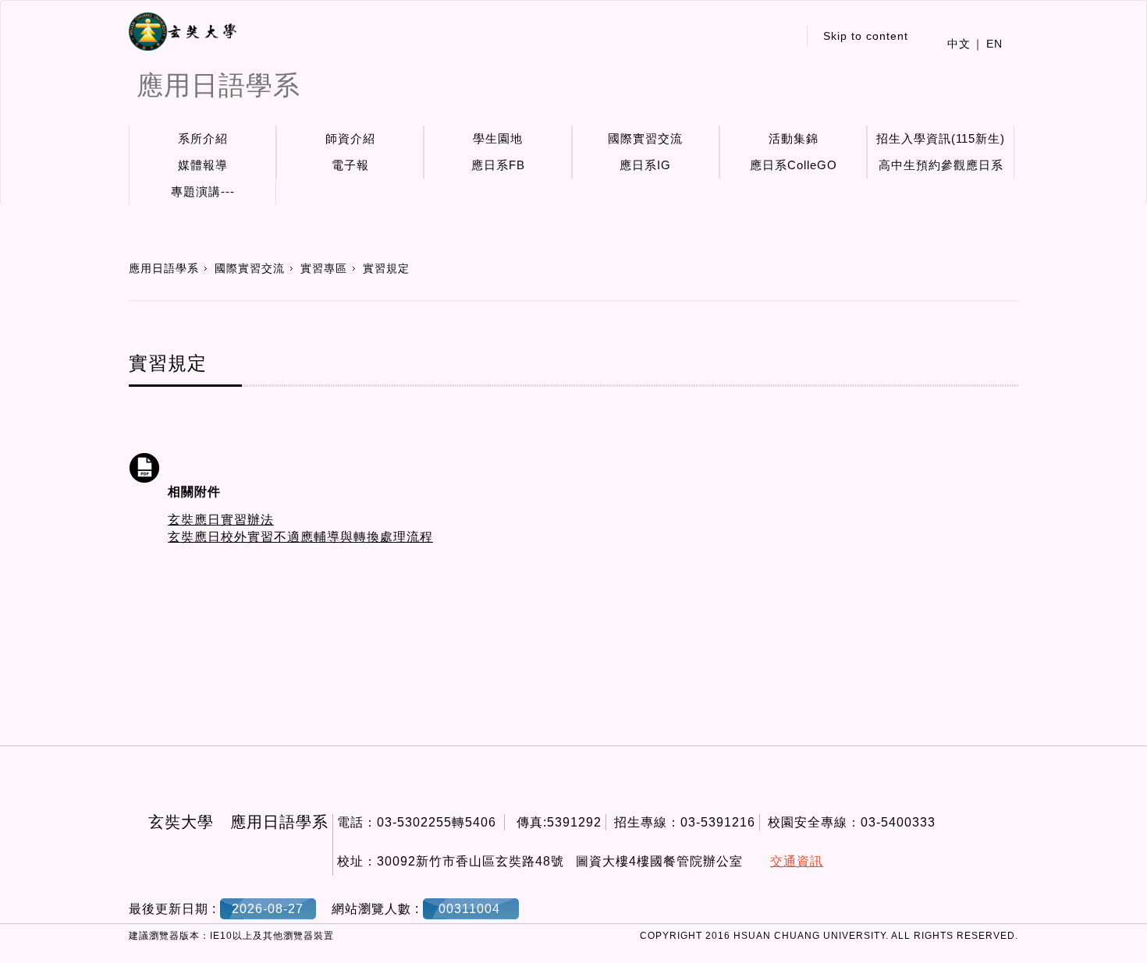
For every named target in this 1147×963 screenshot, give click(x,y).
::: (781, 36)
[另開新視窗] (182, 31)
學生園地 (498, 138)
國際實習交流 (645, 138)
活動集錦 (794, 138)
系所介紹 (203, 138)
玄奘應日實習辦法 (221, 519)
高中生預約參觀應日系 (941, 165)
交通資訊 (796, 861)
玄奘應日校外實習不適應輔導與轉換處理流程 (300, 536)
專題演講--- (203, 191)
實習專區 (323, 268)
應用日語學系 (164, 268)
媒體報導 (203, 165)
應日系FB (498, 165)
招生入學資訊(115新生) (940, 138)
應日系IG (645, 165)
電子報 (350, 165)
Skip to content (865, 36)
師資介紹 (350, 138)
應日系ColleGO (793, 165)
